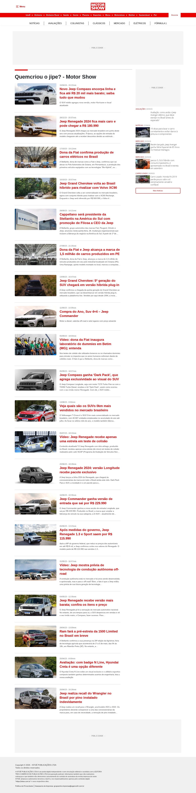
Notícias (34, 23)
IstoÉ (28, 15)
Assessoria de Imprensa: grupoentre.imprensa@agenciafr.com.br (59, 786)
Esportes (97, 15)
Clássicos (99, 23)
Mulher (132, 15)
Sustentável (144, 15)
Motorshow (119, 15)
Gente (75, 15)
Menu (107, 15)
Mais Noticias (158, 191)
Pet (155, 15)
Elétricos (140, 23)
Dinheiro (38, 15)
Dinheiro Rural (52, 15)
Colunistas (77, 23)
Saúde (66, 15)
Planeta (85, 15)
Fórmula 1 (161, 23)
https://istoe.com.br (23, 781)
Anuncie (174, 15)
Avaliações (55, 23)
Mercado (119, 23)
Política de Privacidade (24, 786)
